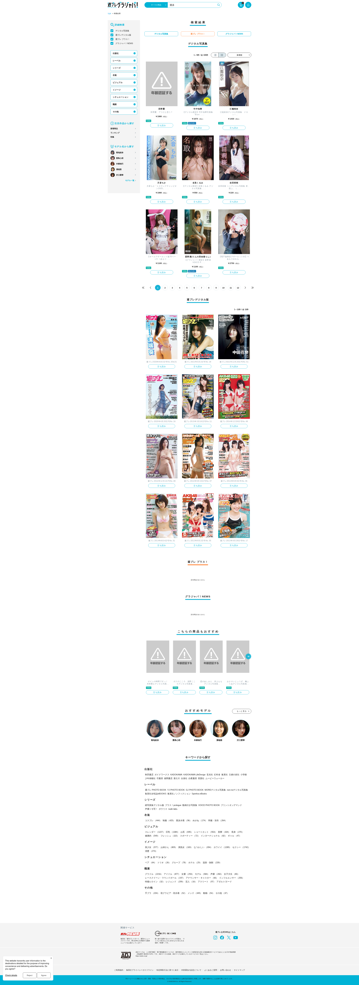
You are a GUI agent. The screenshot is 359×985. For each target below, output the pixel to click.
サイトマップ (239, 970)
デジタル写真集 (122, 31)
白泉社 (184, 778)
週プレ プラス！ (122, 39)
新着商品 (114, 128)
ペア (150, 862)
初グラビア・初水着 (174, 893)
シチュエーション (120, 97)
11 (231, 288)
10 (223, 288)
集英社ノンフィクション (179, 793)
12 (238, 288)
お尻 (186, 832)
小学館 (244, 774)
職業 (115, 104)
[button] (248, 657)
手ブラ (152, 893)
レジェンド (175, 881)
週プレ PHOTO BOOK (155, 790)
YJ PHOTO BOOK (176, 790)
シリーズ (117, 68)
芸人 (191, 881)
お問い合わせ (225, 970)
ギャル (234, 836)
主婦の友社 (234, 774)
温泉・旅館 (212, 862)
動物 (208, 893)
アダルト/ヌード (224, 881)
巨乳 (172, 832)
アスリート (206, 881)
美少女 (152, 847)
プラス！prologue (173, 805)
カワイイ (222, 847)
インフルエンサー (231, 878)
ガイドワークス (162, 774)
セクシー (241, 847)
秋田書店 (149, 774)
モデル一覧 (129, 180)
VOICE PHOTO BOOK (209, 805)
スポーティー (190, 836)
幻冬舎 (217, 774)
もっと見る (242, 711)
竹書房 (160, 778)
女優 (187, 874)
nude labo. (173, 809)
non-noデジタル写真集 (237, 790)
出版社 (116, 53)
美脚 (224, 832)
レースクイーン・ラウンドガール (165, 878)
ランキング (115, 133)
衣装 (115, 75)
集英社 (224, 774)
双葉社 (201, 778)
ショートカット (205, 832)
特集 (112, 137)
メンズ (195, 893)
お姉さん (169, 847)
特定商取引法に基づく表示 (167, 970)
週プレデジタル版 (123, 35)
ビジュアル (118, 82)
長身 (237, 832)
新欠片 (177, 778)
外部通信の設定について (191, 970)
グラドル (154, 874)
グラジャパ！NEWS (124, 43)
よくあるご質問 (210, 970)
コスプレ (153, 820)
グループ (179, 862)
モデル (202, 874)
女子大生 (231, 874)
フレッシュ (170, 836)
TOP (109, 14)
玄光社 (210, 774)
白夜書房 (192, 778)
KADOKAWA (176, 774)
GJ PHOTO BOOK (194, 790)
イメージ (117, 90)
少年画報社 (150, 778)
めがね (200, 820)
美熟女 (185, 847)
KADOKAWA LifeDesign (194, 774)
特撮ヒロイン (155, 881)
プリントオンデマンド (231, 805)
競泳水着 (184, 820)
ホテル (195, 862)
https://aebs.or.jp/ (141, 956)
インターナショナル (214, 836)
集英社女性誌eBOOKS (155, 793)
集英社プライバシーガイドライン (140, 970)
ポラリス (163, 809)
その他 (116, 112)
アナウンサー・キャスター (202, 878)
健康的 (152, 836)
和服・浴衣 (217, 820)
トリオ (164, 862)
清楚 (151, 851)
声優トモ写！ (151, 809)
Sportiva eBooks (199, 793)
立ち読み (161, 125)
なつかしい (203, 847)
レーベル (117, 60)
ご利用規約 (118, 970)
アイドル (172, 874)
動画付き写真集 (189, 805)
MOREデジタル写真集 (215, 790)
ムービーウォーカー (214, 778)
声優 (216, 874)
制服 (169, 820)
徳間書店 (168, 778)
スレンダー (155, 832)
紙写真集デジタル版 (154, 805)
